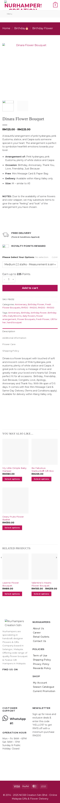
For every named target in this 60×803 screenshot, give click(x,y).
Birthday (25, 313)
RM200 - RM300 (46, 307)
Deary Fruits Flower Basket (13, 518)
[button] (48, 5)
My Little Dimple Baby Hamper (14, 469)
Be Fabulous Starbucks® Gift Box (43, 469)
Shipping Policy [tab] (10, 351)
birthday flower (39, 313)
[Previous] (7, 68)
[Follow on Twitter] (12, 675)
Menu (9, 14)
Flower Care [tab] (9, 344)
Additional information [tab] (14, 338)
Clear (55, 257)
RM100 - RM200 (29, 307)
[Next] (52, 68)
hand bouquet (14, 322)
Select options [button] (12, 479)
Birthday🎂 (21, 28)
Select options (41, 594)
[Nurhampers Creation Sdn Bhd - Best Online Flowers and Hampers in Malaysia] (22, 5)
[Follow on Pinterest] (16, 675)
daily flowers (28, 316)
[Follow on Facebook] (4, 675)
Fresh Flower (42, 319)
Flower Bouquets (26, 319)
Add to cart (30, 288)
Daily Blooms (14, 316)
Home (6, 28)
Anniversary (21, 304)
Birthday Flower (42, 28)
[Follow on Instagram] (8, 675)
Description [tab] (8, 331)
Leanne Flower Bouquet (10, 584)
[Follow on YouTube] (20, 675)
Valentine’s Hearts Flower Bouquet (41, 584)
